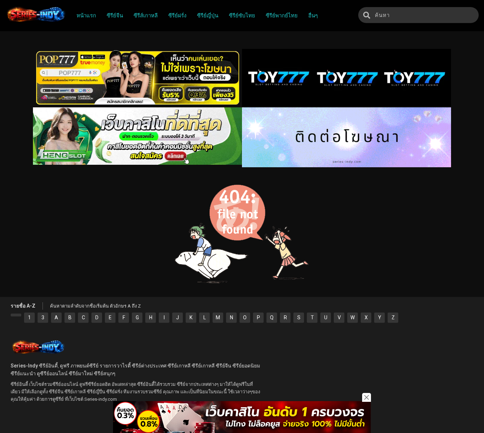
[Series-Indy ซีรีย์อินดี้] (35, 22)
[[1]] (16, 315)
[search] (367, 15)
